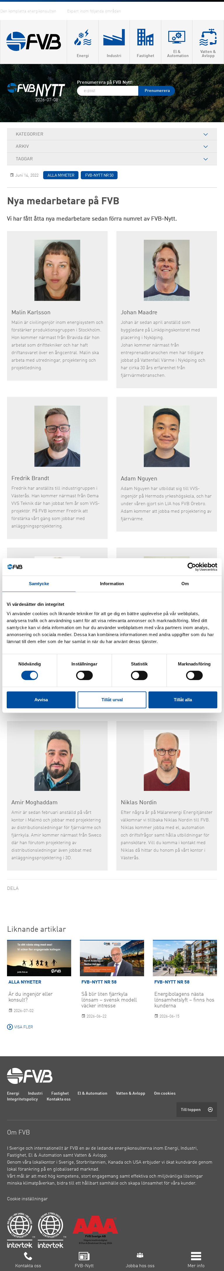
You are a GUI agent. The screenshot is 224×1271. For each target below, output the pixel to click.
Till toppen (191, 1110)
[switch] (84, 675)
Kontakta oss (59, 1099)
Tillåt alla (183, 699)
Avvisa (41, 699)
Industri (35, 1093)
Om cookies (165, 1093)
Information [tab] (112, 583)
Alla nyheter (61, 175)
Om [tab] (185, 583)
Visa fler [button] (23, 1027)
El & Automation (92, 1093)
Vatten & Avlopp (130, 1093)
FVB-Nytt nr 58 (99, 982)
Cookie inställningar (27, 1199)
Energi (13, 1093)
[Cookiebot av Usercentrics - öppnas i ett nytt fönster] (191, 566)
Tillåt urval (112, 699)
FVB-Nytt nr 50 (99, 175)
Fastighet (60, 1093)
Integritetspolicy (22, 1099)
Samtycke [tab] (39, 583)
